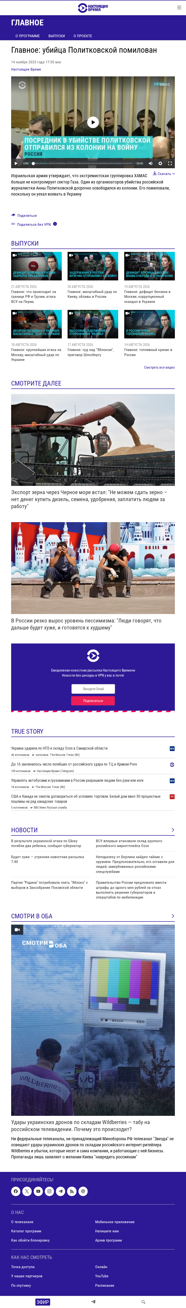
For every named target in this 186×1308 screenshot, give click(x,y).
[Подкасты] (83, 1191)
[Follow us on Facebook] (15, 1191)
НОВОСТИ (24, 830)
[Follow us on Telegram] (60, 1191)
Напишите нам (107, 1231)
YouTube (101, 1276)
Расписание (104, 1285)
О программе (28, 36)
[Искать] (143, 1302)
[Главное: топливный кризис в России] (149, 324)
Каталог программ (26, 1231)
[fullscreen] (170, 163)
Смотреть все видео (159, 367)
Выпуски (56, 36)
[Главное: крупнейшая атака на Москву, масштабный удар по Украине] (36, 324)
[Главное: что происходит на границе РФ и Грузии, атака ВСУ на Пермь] (36, 266)
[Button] (24, 216)
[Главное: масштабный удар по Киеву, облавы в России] (93, 266)
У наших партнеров (26, 1276)
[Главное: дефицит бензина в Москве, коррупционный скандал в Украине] (149, 266)
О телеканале (22, 1222)
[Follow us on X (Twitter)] (26, 1191)
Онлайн (101, 1266)
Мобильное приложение (115, 1222)
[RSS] (71, 1191)
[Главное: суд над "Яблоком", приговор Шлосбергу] (93, 324)
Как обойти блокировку (30, 1240)
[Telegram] (93, 1302)
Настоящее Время (26, 69)
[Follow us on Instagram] (49, 1191)
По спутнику (21, 1285)
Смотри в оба (32, 916)
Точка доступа (23, 1266)
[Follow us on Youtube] (38, 1191)
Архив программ (108, 1240)
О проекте (83, 36)
